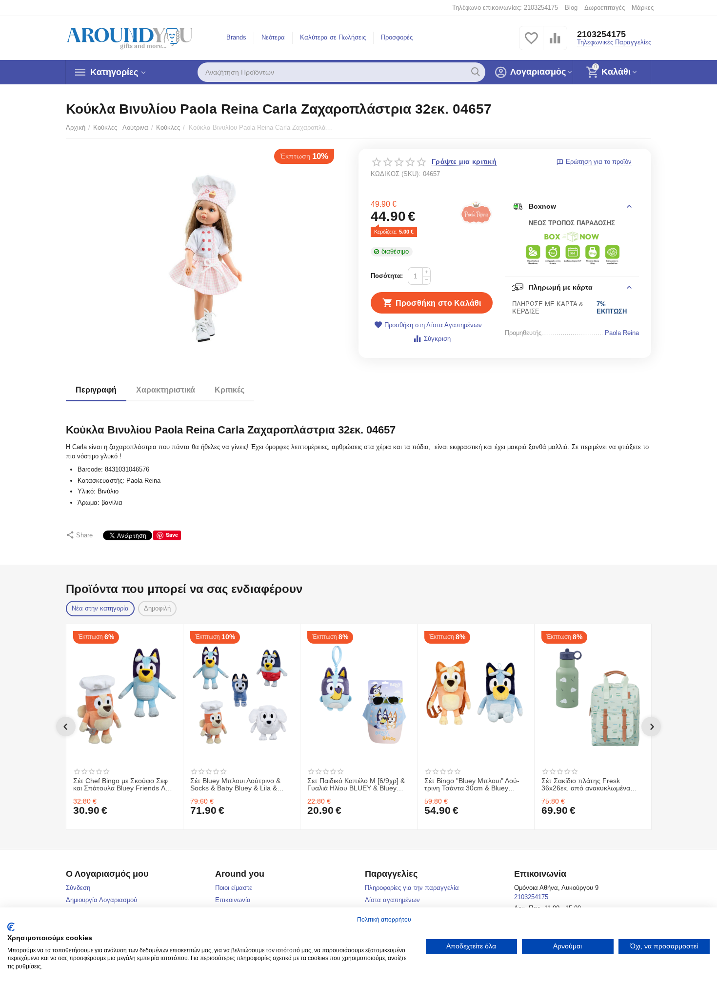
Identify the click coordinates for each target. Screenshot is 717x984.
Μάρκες (643, 7)
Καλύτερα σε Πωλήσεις (333, 37)
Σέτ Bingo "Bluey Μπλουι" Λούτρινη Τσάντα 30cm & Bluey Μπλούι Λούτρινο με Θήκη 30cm (473, 785)
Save (172, 534)
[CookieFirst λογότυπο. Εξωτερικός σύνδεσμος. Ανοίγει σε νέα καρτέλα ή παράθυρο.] (11, 927)
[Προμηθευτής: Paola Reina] (476, 212)
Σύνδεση (78, 887)
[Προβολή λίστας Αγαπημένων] (531, 43)
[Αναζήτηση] (475, 72)
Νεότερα (273, 37)
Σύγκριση (437, 338)
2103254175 (601, 34)
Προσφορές (397, 37)
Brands (236, 37)
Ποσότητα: (387, 275)
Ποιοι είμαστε (233, 887)
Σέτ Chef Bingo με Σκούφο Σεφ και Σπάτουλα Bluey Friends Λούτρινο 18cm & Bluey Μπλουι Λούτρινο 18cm (124, 785)
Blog (571, 7)
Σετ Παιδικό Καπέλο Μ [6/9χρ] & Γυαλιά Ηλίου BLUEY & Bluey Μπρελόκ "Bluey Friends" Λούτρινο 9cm (356, 785)
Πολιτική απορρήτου (384, 919)
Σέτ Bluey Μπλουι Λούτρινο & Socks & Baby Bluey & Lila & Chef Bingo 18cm (235, 785)
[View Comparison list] (555, 43)
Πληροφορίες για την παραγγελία (412, 887)
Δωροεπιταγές (604, 7)
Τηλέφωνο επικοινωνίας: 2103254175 (505, 7)
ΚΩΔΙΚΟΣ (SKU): (395, 173)
